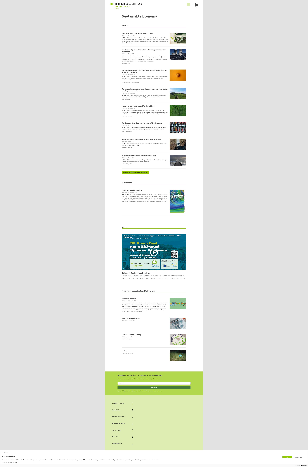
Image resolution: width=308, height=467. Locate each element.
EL (191, 4)
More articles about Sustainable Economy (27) (135, 172)
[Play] (154, 252)
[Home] (126, 5)
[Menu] (196, 4)
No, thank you (298, 457)
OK (287, 457)
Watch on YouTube (126, 268)
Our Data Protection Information (9, 462)
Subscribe (154, 387)
